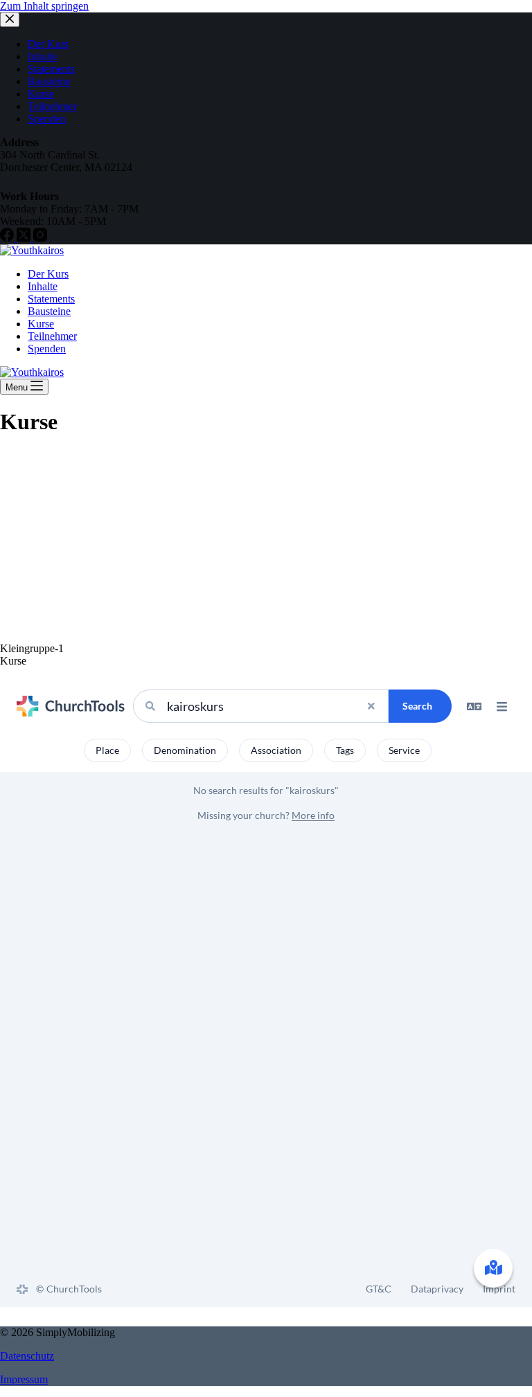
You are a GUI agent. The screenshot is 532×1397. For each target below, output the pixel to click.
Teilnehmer (52, 336)
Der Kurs (48, 274)
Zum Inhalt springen (44, 6)
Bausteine (49, 311)
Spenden (47, 348)
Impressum (24, 1379)
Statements (51, 299)
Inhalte (42, 286)
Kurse (41, 324)
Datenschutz (27, 1356)
